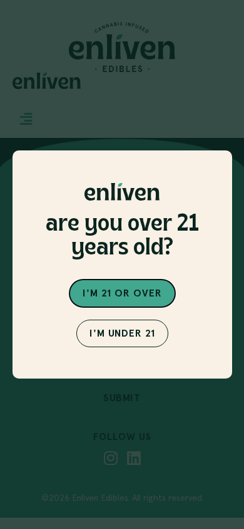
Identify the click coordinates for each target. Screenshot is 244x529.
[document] (122, 264)
